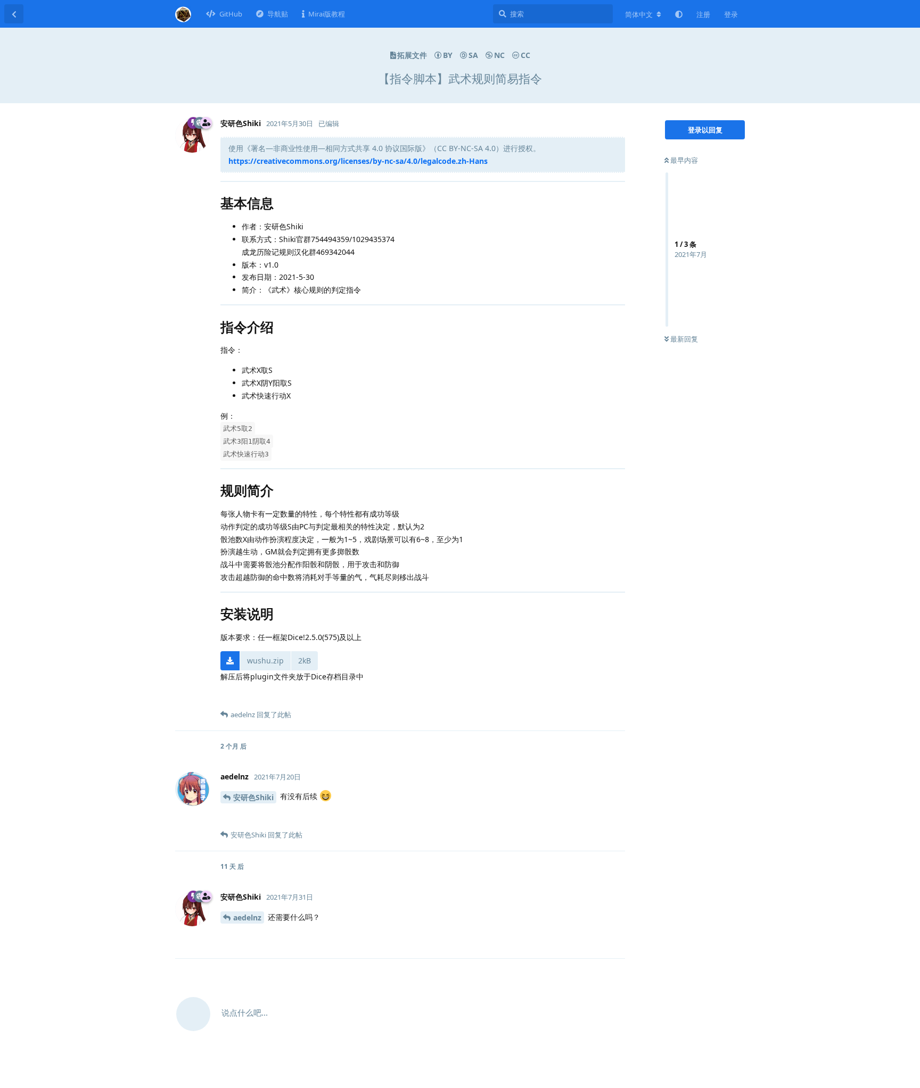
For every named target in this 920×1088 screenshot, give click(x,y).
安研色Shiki (253, 797)
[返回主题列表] (13, 13)
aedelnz (247, 917)
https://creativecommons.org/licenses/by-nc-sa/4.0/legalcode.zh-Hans (358, 161)
